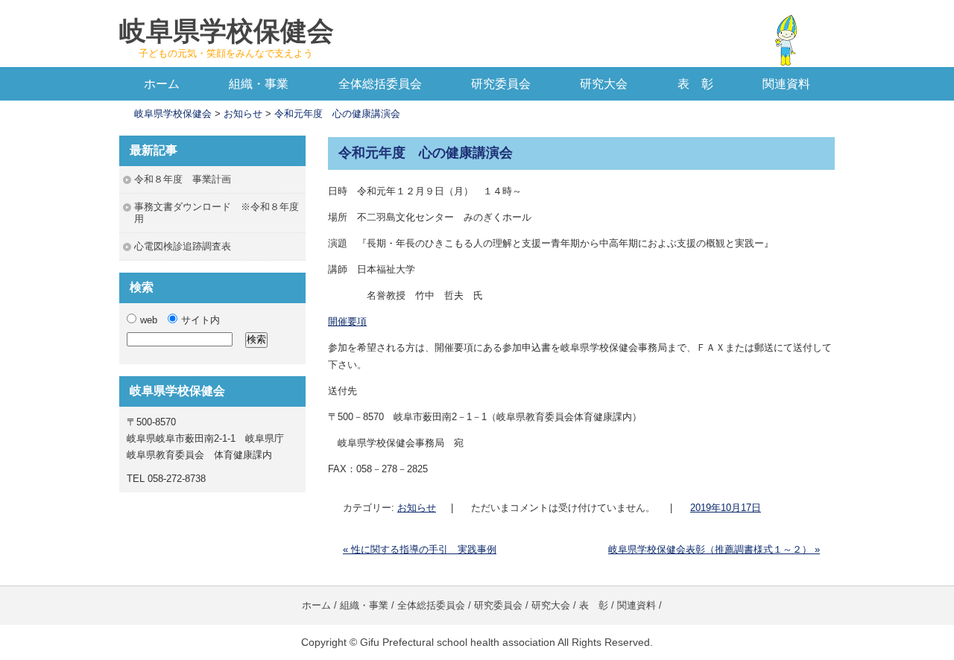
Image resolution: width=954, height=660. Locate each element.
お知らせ (416, 507)
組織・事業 (258, 83)
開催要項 (347, 321)
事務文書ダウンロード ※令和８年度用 (216, 212)
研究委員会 (501, 83)
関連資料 (786, 83)
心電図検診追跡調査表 (182, 246)
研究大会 (604, 83)
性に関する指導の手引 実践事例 (419, 549)
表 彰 (695, 83)
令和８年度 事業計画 (182, 179)
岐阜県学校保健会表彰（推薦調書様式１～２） (714, 549)
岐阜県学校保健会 (226, 31)
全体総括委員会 (380, 83)
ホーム (162, 83)
